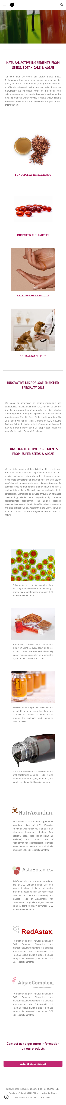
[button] (4, 5)
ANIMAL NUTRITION (33, 355)
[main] (33, 65)
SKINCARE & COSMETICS (33, 295)
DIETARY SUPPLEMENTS (33, 235)
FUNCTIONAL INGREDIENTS (33, 174)
